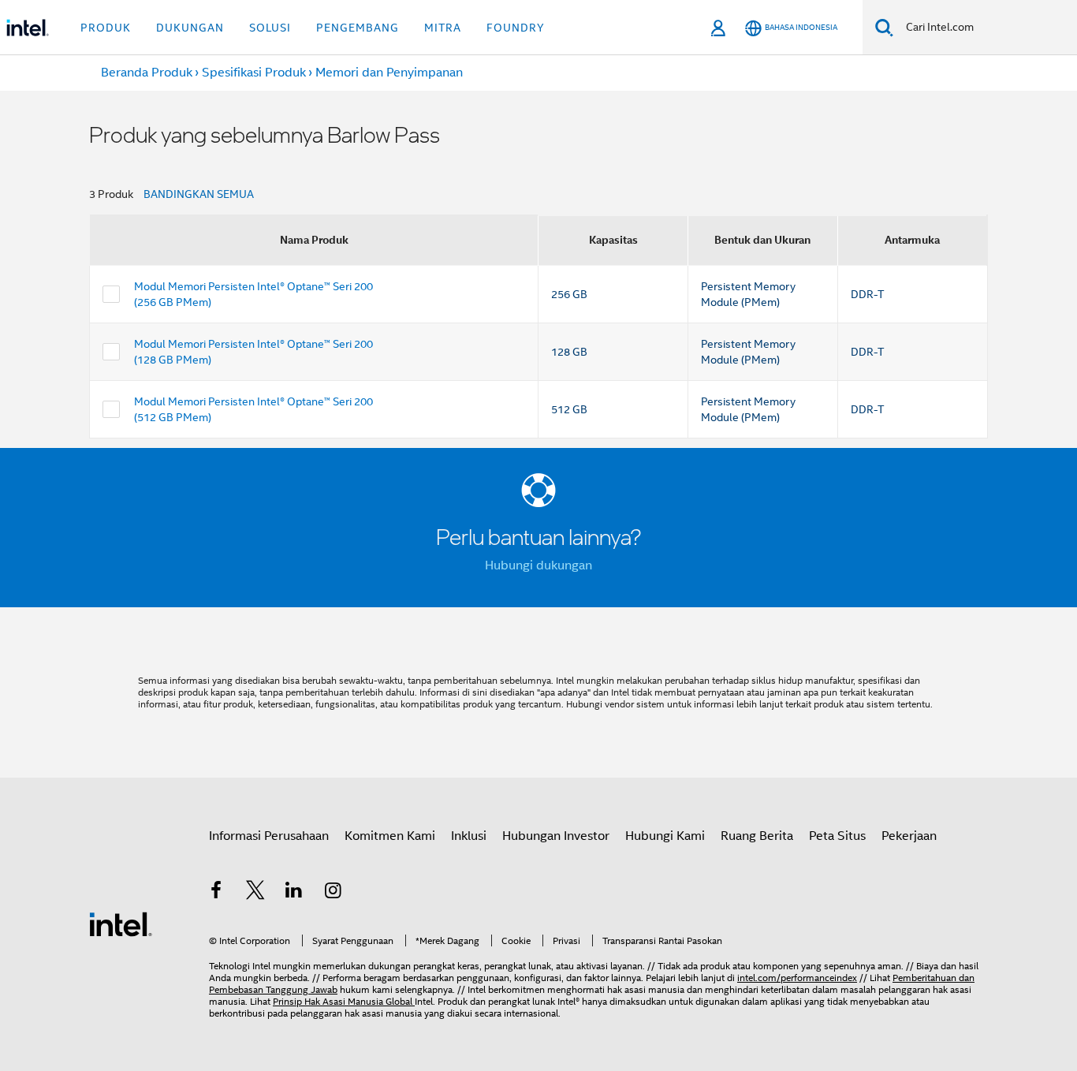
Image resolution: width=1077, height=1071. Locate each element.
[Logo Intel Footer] (120, 923)
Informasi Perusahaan (269, 836)
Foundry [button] (515, 28)
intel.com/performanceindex (797, 977)
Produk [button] (105, 28)
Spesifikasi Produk (254, 72)
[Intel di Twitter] (255, 893)
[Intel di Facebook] (216, 893)
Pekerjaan (909, 836)
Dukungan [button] (190, 28)
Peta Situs (837, 836)
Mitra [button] (442, 28)
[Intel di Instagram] (333, 893)
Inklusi (468, 836)
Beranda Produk (146, 72)
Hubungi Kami (665, 836)
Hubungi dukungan (538, 565)
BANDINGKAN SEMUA (198, 194)
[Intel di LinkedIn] (294, 893)
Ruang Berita (757, 836)
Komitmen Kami (390, 836)
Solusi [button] (270, 28)
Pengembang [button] (357, 28)
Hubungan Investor (555, 836)
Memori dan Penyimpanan (389, 72)
